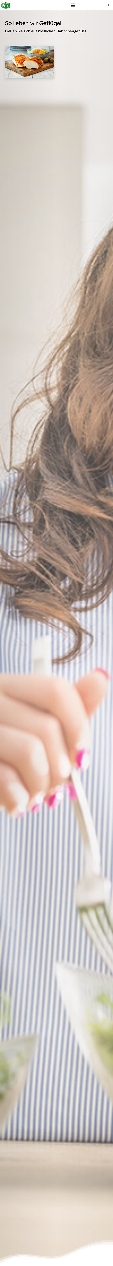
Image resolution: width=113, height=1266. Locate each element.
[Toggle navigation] (73, 5)
